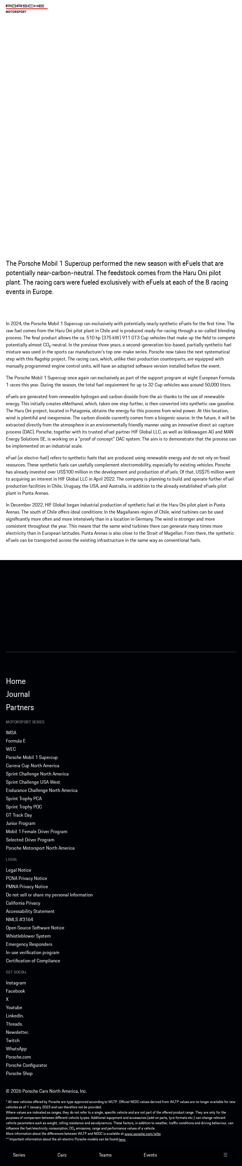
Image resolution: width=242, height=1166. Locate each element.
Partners (20, 707)
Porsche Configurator (26, 1065)
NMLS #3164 (19, 919)
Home (16, 681)
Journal (18, 694)
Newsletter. (17, 1032)
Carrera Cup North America (32, 765)
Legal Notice (18, 869)
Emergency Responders (29, 944)
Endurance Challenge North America (42, 790)
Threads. (14, 1023)
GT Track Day (19, 814)
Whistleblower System (28, 935)
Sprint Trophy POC (24, 806)
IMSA (11, 732)
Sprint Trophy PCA (24, 798)
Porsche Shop (19, 1073)
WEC (11, 749)
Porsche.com (18, 1056)
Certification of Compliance (33, 960)
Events (150, 1154)
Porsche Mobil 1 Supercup (32, 757)
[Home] (27, 9)
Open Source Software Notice (35, 927)
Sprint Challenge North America (37, 773)
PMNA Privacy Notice (27, 886)
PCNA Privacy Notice (26, 878)
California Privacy (23, 902)
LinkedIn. (15, 1015)
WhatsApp (16, 1048)
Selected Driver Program (30, 839)
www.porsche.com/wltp (143, 1134)
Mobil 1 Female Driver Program (36, 831)
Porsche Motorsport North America (40, 847)
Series (19, 1154)
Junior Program (20, 823)
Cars (62, 1154)
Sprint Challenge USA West (33, 781)
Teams (105, 1154)
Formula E (16, 740)
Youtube (14, 1007)
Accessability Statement (30, 911)
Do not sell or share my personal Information (49, 894)
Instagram (16, 982)
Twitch (12, 1040)
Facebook (15, 990)
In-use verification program (32, 952)
